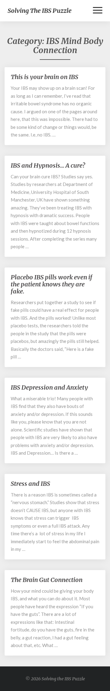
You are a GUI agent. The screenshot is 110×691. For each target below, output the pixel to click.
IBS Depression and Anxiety (49, 387)
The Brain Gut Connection (46, 580)
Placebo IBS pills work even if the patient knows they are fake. (51, 284)
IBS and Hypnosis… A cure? (48, 165)
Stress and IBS (30, 483)
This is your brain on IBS (44, 77)
